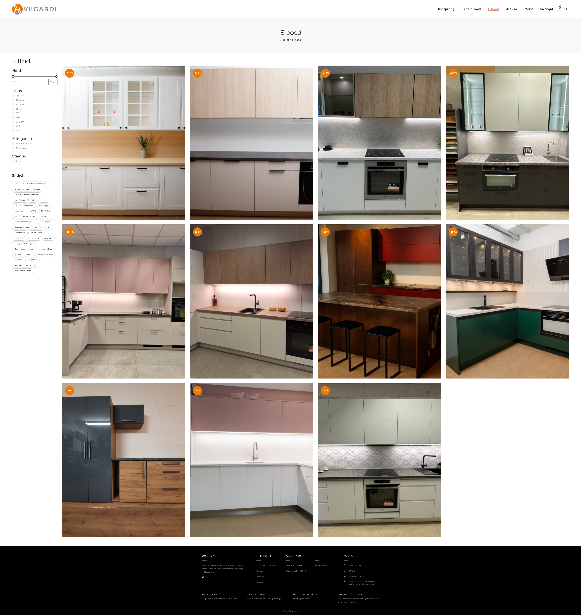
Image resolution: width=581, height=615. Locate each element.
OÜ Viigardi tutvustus (266, 565)
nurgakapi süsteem (22, 227)
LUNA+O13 (45, 211)
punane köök (20, 233)
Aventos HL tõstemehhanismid (27, 195)
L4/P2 (33, 211)
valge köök (33, 260)
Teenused (260, 576)
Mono (43, 216)
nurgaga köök (48, 222)
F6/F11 (33, 200)
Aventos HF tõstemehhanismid (34, 184)
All (16, 184)
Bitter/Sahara (20, 200)
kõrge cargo (43, 206)
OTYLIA (46, 227)
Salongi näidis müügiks (24, 244)
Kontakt (260, 571)
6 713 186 (352, 571)
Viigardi (284, 39)
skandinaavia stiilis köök (24, 249)
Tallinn (29, 254)
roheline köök (36, 233)
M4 (16, 216)
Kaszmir (44, 200)
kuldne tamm (20, 211)
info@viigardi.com (357, 576)
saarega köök (33, 238)
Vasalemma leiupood (23, 271)
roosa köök (19, 238)
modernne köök (29, 216)
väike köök (19, 260)
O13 (36, 227)
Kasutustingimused (294, 565)
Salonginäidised (321, 565)
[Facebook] (203, 577)
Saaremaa (48, 238)
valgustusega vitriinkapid (25, 265)
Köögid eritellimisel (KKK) (296, 571)
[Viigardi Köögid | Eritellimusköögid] (34, 9)
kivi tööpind (28, 206)
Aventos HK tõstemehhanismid (27, 189)
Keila (16, 206)
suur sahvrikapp (45, 249)
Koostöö (259, 582)
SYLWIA (18, 254)
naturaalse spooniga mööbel (26, 222)
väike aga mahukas (45, 254)
